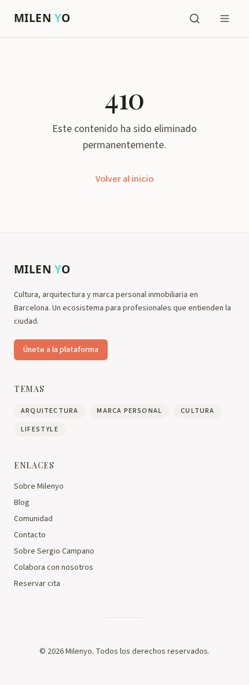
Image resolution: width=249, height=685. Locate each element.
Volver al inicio (124, 179)
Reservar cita (37, 583)
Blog (22, 502)
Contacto (30, 535)
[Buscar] (194, 18)
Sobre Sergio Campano (54, 551)
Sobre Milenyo (39, 486)
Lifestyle (39, 429)
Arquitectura (49, 411)
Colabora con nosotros (53, 567)
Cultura (197, 411)
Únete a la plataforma (60, 350)
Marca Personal (129, 411)
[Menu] (224, 18)
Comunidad (33, 519)
